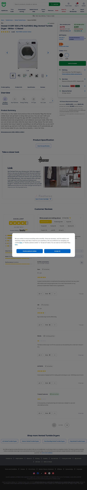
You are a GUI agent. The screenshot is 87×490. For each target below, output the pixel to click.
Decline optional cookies (29, 251)
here (20, 242)
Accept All (57, 251)
